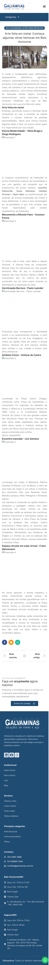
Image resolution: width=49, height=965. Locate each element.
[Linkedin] (6, 755)
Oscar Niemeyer (25, 191)
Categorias (10, 17)
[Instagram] (17, 755)
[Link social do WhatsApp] (17, 642)
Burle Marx (18, 194)
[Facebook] (11, 755)
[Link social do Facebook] (4, 642)
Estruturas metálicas (32, 28)
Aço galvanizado (14, 28)
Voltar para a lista (24, 655)
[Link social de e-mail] (11, 642)
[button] (44, 6)
